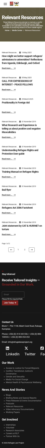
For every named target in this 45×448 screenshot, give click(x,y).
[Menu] (5, 4)
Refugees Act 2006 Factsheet (17, 207)
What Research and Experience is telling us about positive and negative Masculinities (21, 129)
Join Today (9, 303)
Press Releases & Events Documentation (23, 400)
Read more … (7, 68)
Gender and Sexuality (15, 376)
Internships (11, 425)
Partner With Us (13, 436)
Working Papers (13, 412)
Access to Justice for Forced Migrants (22, 368)
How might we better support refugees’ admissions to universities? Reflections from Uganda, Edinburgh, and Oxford (22, 60)
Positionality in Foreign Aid (16, 102)
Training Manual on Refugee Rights (20, 171)
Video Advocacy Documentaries (20, 409)
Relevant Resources (9, 53)
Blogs (8, 395)
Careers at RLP (12, 433)
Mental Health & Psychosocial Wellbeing (23, 382)
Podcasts (10, 403)
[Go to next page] (32, 249)
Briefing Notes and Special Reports (21, 398)
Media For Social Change (17, 379)
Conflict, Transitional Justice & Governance (19, 372)
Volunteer (10, 427)
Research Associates (15, 430)
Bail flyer (6, 189)
